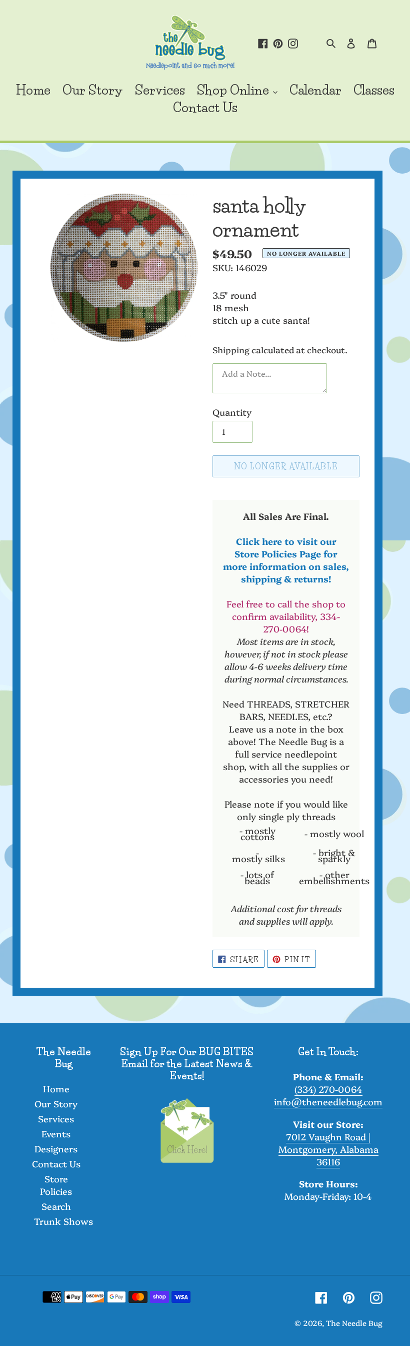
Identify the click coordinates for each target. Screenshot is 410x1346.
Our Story (56, 1103)
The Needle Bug (354, 1322)
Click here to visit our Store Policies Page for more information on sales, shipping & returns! (286, 560)
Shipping (231, 349)
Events (56, 1133)
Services (56, 1118)
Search (56, 1206)
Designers (56, 1148)
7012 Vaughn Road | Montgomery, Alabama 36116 (328, 1149)
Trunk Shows (63, 1221)
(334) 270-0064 (328, 1089)
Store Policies (56, 1184)
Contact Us (56, 1163)
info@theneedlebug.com (328, 1101)
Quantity (232, 412)
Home (56, 1088)
